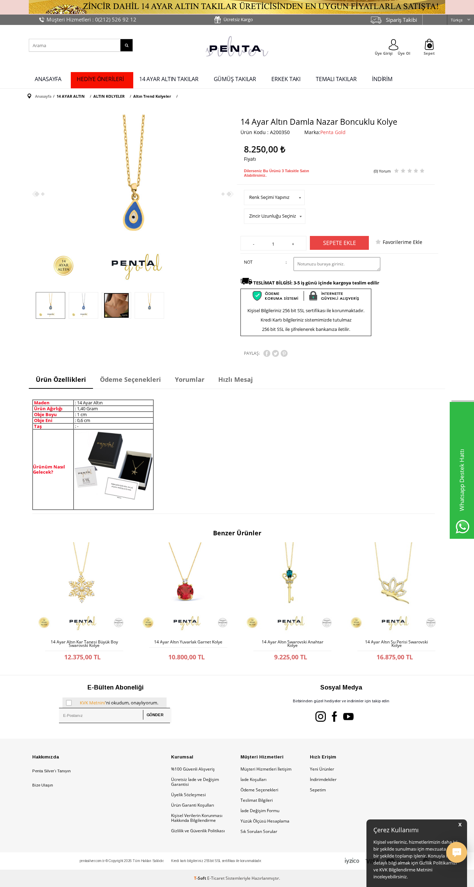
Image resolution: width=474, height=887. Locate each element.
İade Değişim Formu (259, 811)
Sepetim (318, 790)
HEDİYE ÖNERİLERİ (100, 79)
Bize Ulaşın (42, 785)
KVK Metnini (92, 703)
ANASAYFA (48, 79)
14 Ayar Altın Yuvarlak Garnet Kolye (188, 642)
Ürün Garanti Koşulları (192, 805)
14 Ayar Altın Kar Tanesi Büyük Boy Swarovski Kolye (84, 643)
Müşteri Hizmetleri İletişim (265, 769)
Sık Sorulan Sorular (258, 831)
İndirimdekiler (323, 779)
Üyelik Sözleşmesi (188, 795)
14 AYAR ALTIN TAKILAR (168, 79)
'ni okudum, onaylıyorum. (119, 703)
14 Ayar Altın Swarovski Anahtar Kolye (292, 643)
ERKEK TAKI (286, 79)
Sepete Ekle (339, 243)
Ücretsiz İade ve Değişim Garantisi (195, 781)
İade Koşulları (253, 779)
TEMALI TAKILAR (336, 79)
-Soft (200, 878)
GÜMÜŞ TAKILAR (235, 79)
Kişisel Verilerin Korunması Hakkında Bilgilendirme (196, 818)
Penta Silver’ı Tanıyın (51, 771)
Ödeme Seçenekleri (259, 790)
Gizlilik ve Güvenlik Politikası (198, 831)
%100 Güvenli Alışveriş (193, 769)
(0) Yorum (382, 171)
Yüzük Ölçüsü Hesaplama (264, 821)
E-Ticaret (216, 878)
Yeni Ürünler (322, 769)
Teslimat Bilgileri (256, 800)
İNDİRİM (382, 79)
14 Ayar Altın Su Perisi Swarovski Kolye (396, 643)
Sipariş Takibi (401, 19)
